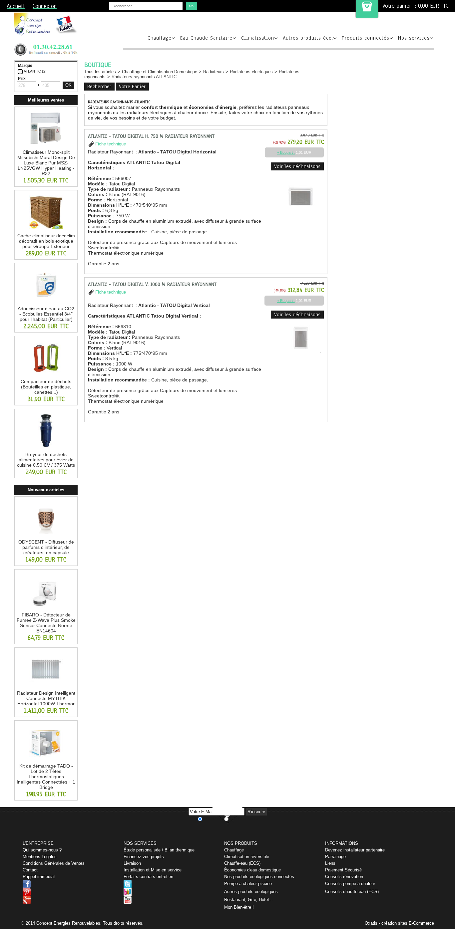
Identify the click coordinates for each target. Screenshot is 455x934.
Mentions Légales (40, 856)
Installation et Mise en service (153, 869)
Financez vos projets (144, 856)
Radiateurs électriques (251, 71)
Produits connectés (365, 38)
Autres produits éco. (308, 38)
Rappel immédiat (39, 876)
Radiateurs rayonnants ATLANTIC (144, 76)
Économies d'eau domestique (252, 869)
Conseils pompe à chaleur (350, 883)
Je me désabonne (243, 818)
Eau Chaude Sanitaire (206, 38)
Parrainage (335, 856)
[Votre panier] (367, 9)
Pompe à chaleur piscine (248, 883)
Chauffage (160, 38)
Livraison (132, 863)
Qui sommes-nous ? (42, 849)
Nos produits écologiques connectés (259, 876)
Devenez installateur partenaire (355, 849)
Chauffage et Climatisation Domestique (159, 71)
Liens (330, 863)
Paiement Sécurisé (343, 869)
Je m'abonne (213, 818)
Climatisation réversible (246, 856)
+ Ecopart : (286, 152)
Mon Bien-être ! (239, 907)
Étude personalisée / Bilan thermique (159, 849)
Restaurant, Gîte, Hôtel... (248, 899)
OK (68, 85)
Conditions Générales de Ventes (54, 863)
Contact (30, 869)
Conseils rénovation (344, 876)
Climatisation (257, 38)
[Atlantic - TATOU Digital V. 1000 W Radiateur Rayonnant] (300, 354)
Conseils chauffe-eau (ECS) (352, 891)
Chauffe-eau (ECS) (242, 863)
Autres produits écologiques (251, 891)
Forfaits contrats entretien (148, 876)
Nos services (414, 38)
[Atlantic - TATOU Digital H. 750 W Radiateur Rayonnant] (300, 218)
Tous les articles (100, 71)
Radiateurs (213, 71)
